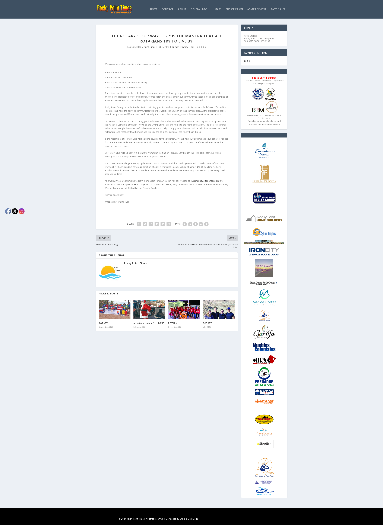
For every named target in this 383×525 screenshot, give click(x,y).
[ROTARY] (114, 309)
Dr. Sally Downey (180, 46)
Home (153, 9)
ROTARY (103, 323)
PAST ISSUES (278, 9)
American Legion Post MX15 (148, 323)
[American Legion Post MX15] (149, 309)
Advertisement (256, 9)
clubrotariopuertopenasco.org (204, 180)
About (182, 9)
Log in (247, 60)
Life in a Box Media (189, 518)
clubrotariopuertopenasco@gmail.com (134, 184)
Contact (167, 9)
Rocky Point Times (146, 46)
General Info (199, 9)
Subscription (234, 9)
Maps (218, 9)
